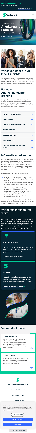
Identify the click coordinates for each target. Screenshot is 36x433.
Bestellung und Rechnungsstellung (18, 384)
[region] (18, 415)
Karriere (8, 22)
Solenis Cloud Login (18, 395)
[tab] (18, 114)
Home (2, 22)
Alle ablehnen (17, 424)
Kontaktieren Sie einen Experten (13, 256)
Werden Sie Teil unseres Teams (13, 286)
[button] (17, 114)
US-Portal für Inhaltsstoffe (18, 390)
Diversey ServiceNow (18, 400)
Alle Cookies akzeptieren (18, 419)
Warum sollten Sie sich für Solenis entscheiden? (23, 22)
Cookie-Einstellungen (18, 430)
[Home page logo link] (18, 380)
